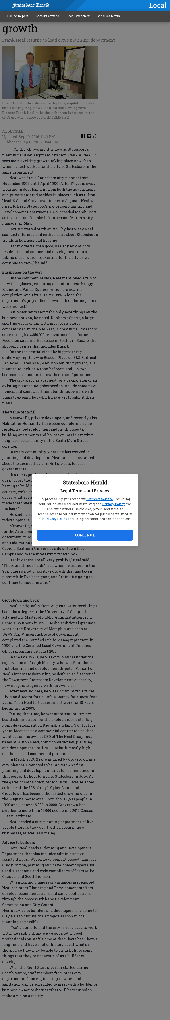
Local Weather (78, 16)
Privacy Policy (113, 504)
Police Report (18, 16)
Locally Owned (47, 16)
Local (158, 5)
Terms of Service (99, 499)
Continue (85, 535)
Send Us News (108, 16)
